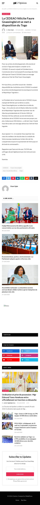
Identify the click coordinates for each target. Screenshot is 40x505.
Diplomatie (6, 14)
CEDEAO (5, 168)
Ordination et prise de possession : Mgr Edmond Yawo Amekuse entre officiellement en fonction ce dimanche (19, 397)
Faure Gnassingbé (16, 168)
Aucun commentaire (14, 32)
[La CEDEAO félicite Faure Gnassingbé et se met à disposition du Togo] (20, 48)
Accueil (4, 9)
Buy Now (23, 500)
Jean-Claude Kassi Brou (10, 171)
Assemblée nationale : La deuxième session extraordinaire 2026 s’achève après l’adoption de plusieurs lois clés (19, 290)
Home (17, 500)
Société (5, 391)
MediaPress (29, 496)
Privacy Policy (16, 481)
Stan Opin (11, 30)
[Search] (37, 3)
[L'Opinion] (20, 3)
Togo (21, 171)
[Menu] (3, 3)
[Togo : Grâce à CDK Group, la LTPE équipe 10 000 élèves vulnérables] (7, 416)
